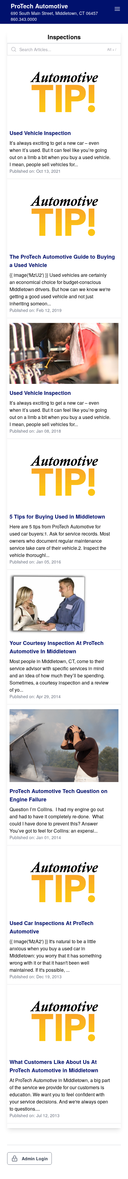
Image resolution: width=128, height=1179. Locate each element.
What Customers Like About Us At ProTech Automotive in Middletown (54, 1066)
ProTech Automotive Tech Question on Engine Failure (58, 795)
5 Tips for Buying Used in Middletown (57, 516)
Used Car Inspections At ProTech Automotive (51, 927)
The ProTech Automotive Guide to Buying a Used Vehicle (62, 261)
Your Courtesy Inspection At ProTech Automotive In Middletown (57, 647)
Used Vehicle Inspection (40, 133)
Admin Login (35, 1158)
